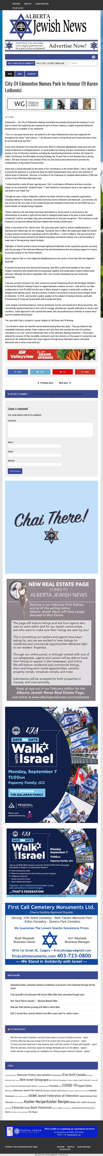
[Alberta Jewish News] (51, 26)
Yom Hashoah (23, 1112)
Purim (27, 1107)
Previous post (46, 383)
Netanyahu (92, 1102)
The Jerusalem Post (18, 1029)
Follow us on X (18, 8)
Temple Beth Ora (78, 1108)
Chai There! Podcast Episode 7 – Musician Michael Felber (34, 1000)
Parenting (8, 1108)
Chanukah (53, 1085)
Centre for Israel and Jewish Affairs (23, 1086)
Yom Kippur (33, 1112)
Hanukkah (93, 1090)
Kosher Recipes (58, 1101)
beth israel (15, 1080)
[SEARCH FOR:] (83, 63)
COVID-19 (69, 1085)
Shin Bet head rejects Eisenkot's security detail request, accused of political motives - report (49, 1037)
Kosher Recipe (35, 1101)
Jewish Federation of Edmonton (58, 1096)
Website (11, 460)
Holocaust (9, 1096)
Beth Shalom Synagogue (58, 1080)
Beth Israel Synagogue (34, 1080)
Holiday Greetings (42, 4)
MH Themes (34, 1147)
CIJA (60, 1086)
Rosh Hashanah (41, 1107)
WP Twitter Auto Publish (42, 1155)
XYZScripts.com (63, 1155)
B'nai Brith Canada (74, 1075)
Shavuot (54, 1108)
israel (32, 1095)
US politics (14, 1112)
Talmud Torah (67, 1108)
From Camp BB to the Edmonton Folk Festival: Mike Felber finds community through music (47, 994)
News (20, 73)
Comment (12, 420)
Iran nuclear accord (21, 1096)
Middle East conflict (78, 1102)
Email (10, 451)
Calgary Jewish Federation (82, 1080)
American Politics (27, 1075)
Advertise (27, 4)
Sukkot (60, 1108)
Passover (18, 1107)
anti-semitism (44, 1075)
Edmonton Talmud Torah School (55, 1091)
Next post (63, 383)
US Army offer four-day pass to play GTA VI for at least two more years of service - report (48, 1041)
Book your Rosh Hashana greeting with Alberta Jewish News (35, 1007)
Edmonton (9, 1091)
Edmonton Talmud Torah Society (77, 1091)
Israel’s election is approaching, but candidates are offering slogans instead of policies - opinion (50, 1051)
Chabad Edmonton (43, 1086)
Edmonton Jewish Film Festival (27, 1090)
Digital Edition (84, 1085)
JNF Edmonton (19, 1102)
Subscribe (16, 4)
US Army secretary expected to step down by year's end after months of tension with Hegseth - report (53, 1044)
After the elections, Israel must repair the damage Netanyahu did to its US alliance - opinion (48, 1048)
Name (10, 442)
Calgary (69, 1080)
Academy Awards (10, 1075)
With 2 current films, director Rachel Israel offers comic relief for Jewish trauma (44, 1013)
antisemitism (57, 1075)
